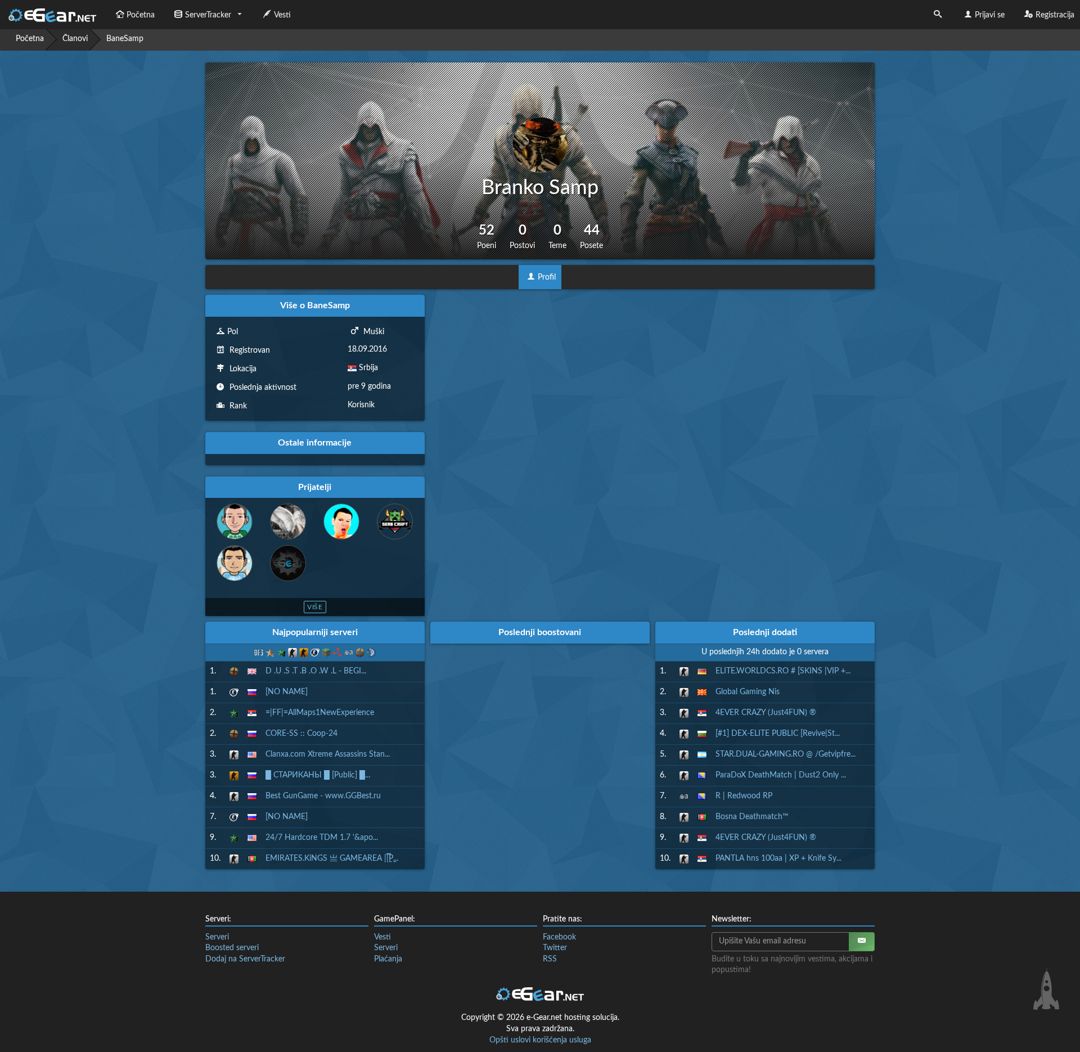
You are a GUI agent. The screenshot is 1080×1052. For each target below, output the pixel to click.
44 (591, 236)
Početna (141, 15)
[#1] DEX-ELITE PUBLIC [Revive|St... (778, 734)
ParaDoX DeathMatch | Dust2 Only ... (781, 775)
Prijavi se (990, 15)
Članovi (75, 39)
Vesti (282, 15)
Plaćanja (388, 959)
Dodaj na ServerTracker (245, 959)
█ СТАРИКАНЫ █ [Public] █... (318, 775)
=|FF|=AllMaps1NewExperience (320, 713)
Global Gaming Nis (748, 692)
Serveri (217, 937)
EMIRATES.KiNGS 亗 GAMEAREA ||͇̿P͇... (332, 858)
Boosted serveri (232, 948)
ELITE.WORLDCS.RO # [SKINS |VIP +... (783, 671)
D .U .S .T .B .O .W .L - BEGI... (316, 671)
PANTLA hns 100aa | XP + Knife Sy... (779, 858)
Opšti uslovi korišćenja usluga (540, 1040)
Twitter (555, 948)
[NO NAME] (287, 692)
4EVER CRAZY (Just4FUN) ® (766, 713)
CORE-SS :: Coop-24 (302, 734)
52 (486, 236)
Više (315, 607)
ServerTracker (208, 15)
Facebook (559, 937)
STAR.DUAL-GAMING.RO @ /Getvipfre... (786, 754)
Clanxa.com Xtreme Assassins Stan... (328, 754)
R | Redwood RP (744, 796)
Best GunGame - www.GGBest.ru (323, 796)
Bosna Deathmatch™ (752, 817)
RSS (550, 959)
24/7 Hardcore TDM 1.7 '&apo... (322, 838)
